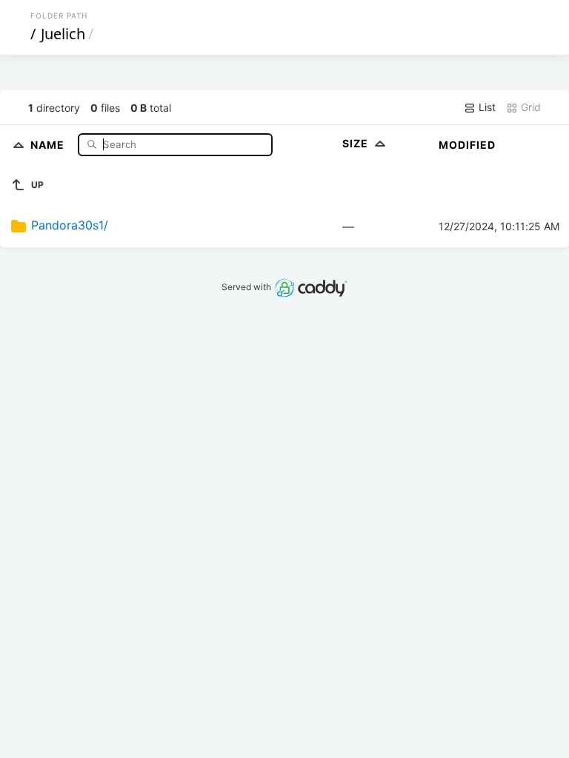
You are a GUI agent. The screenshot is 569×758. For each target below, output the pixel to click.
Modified (467, 144)
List (486, 107)
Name (48, 144)
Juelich (63, 34)
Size (356, 143)
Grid (529, 107)
